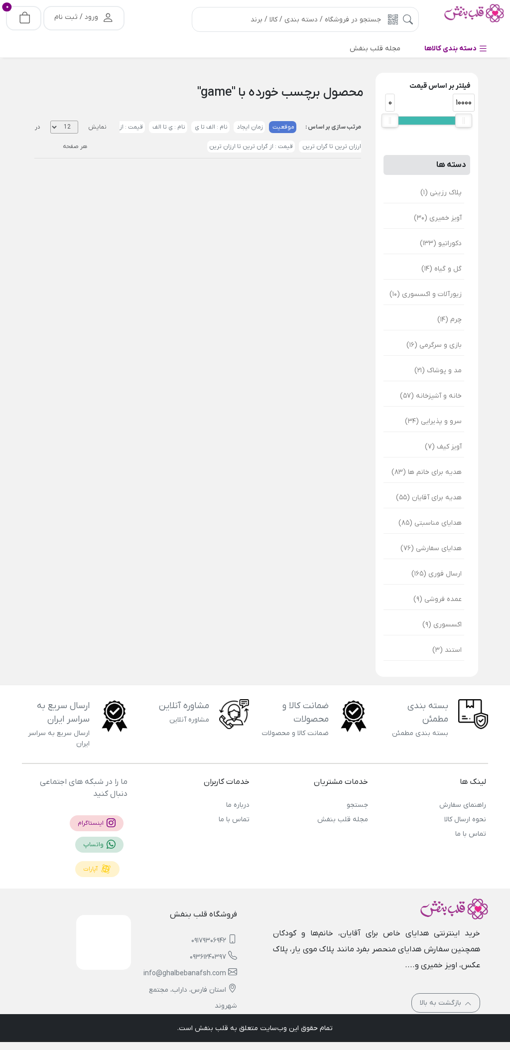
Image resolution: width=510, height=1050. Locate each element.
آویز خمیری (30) (438, 218)
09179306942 (208, 940)
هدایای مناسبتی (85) (430, 523)
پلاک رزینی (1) (441, 192)
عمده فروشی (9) (437, 599)
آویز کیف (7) (443, 446)
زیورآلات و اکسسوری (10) (425, 294)
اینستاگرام (91, 823)
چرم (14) (449, 319)
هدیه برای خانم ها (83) (426, 472)
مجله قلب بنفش (342, 819)
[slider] (390, 121)
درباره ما (238, 805)
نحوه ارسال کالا (465, 819)
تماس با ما (470, 834)
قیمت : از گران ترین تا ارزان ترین (251, 146)
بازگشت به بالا (441, 1003)
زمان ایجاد (249, 127)
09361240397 (208, 957)
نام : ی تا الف (168, 127)
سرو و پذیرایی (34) (433, 421)
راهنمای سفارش (462, 805)
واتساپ (94, 845)
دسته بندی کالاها (451, 48)
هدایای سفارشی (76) (431, 548)
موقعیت (282, 127)
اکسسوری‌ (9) (442, 624)
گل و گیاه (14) (441, 269)
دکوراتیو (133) (441, 243)
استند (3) (447, 650)
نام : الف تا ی (210, 127)
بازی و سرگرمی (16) (434, 345)
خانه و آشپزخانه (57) (431, 396)
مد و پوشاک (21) (438, 370)
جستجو (357, 805)
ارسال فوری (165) (436, 574)
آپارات (91, 869)
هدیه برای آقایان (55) (429, 497)
